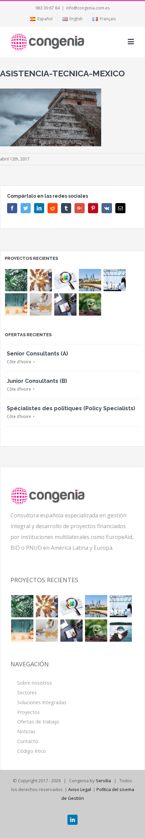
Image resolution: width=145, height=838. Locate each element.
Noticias (26, 731)
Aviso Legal (79, 789)
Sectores (27, 692)
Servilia (103, 781)
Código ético (31, 751)
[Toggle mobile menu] (131, 41)
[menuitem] (41, 18)
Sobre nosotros (34, 683)
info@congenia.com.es (88, 8)
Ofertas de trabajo (38, 721)
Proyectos (28, 712)
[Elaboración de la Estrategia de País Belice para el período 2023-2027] (41, 280)
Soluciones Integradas (41, 702)
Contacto (27, 741)
